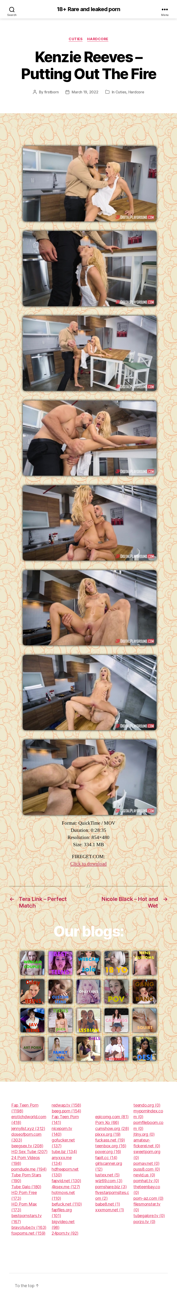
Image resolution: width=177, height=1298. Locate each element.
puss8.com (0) (146, 1169)
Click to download (88, 864)
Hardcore (97, 39)
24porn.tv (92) (65, 1233)
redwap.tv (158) (66, 1105)
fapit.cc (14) (106, 1157)
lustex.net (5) (107, 1174)
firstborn (51, 92)
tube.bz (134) (64, 1151)
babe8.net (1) (107, 1204)
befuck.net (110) (67, 1204)
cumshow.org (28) (112, 1128)
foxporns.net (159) (28, 1233)
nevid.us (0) (144, 1174)
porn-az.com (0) (148, 1198)
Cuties (76, 39)
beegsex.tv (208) (27, 1145)
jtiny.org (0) (144, 1134)
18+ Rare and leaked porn (88, 9)
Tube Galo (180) (26, 1186)
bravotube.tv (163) (28, 1227)
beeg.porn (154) (66, 1110)
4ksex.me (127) (66, 1186)
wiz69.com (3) (108, 1180)
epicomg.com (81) (112, 1116)
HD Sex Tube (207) (29, 1151)
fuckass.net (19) (110, 1140)
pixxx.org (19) (108, 1134)
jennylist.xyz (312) (28, 1128)
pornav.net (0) (146, 1163)
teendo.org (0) (146, 1105)
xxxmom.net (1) (109, 1209)
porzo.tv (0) (144, 1221)
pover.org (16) (108, 1151)
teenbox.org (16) (110, 1145)
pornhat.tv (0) (146, 1180)
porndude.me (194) (28, 1169)
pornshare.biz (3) (111, 1186)
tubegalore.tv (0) (149, 1215)
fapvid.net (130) (66, 1180)
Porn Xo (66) (107, 1122)
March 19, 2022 (85, 92)
